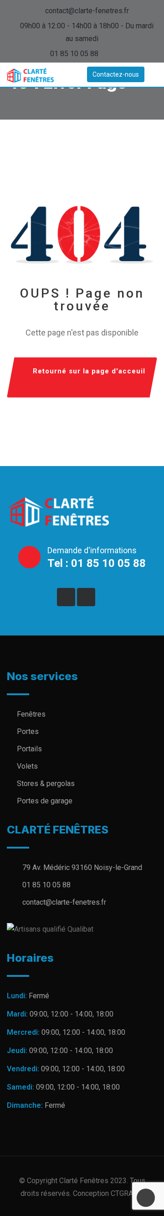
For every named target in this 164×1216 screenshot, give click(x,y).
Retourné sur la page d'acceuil (89, 371)
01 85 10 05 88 (74, 53)
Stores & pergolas (46, 783)
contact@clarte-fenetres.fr (87, 10)
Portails (29, 748)
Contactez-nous (115, 74)
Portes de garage (44, 801)
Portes (28, 731)
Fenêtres (31, 714)
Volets (27, 766)
